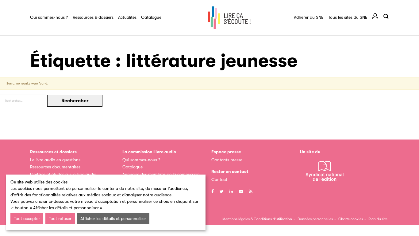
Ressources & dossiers (93, 17)
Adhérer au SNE (309, 17)
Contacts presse (226, 159)
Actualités (127, 17)
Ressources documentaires (55, 166)
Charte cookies (350, 219)
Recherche (386, 16)
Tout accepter (27, 218)
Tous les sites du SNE (347, 17)
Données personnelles (315, 219)
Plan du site (377, 219)
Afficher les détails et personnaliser (113, 218)
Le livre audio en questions (55, 159)
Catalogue (151, 17)
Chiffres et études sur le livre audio (63, 174)
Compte (375, 16)
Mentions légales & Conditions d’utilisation (257, 219)
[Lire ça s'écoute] (229, 18)
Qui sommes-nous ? (49, 17)
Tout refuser (60, 218)
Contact (219, 179)
